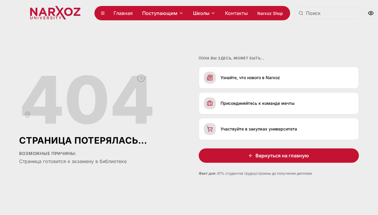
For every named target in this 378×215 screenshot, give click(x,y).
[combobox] (328, 13)
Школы (201, 13)
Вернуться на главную (282, 156)
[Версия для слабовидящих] (370, 13)
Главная (123, 13)
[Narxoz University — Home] (55, 13)
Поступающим (159, 13)
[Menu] (103, 13)
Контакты (236, 13)
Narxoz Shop (270, 13)
